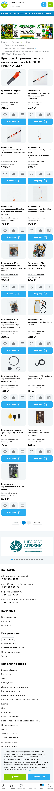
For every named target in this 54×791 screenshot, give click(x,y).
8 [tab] (29, 559)
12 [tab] (39, 559)
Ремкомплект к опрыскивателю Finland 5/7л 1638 (38, 432)
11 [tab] (37, 559)
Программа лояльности (12, 648)
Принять (15, 777)
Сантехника (7, 712)
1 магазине (35, 102)
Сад (28, 42)
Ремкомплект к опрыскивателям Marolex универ (12, 486)
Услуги (4, 656)
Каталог (16, 42)
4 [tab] (19, 559)
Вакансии (5, 621)
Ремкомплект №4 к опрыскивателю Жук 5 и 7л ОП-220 (40, 322)
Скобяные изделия (10, 716)
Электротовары (9, 746)
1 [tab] (12, 559)
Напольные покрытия (11, 691)
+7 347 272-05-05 (9, 595)
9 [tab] (32, 559)
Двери (4, 729)
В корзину (11, 121)
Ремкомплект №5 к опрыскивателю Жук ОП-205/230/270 (10, 378)
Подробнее (32, 770)
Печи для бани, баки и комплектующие (19, 699)
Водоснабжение (9, 670)
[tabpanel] (27, 546)
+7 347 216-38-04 (9, 602)
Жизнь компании (8, 617)
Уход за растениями (14, 45)
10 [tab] (34, 559)
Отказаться (39, 777)
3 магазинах (9, 102)
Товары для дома (9, 738)
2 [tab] (14, 559)
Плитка (4, 704)
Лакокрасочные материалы (14, 687)
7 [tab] (27, 559)
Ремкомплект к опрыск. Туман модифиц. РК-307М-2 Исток (13, 432)
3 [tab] (17, 559)
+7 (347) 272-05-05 (16, 2)
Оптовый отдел (8, 643)
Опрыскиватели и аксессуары (19, 48)
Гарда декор (7, 674)
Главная (5, 42)
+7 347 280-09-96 (10, 587)
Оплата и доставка (10, 652)
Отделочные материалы (13, 695)
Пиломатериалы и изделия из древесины (20, 721)
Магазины (8, 639)
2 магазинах (9, 161)
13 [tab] (42, 559)
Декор (4, 678)
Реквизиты (6, 625)
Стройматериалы (9, 725)
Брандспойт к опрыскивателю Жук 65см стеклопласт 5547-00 (39, 209)
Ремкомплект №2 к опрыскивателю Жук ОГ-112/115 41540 (37, 265)
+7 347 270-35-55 (9, 579)
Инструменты (7, 682)
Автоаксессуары (9, 742)
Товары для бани (9, 733)
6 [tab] (24, 559)
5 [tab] (22, 559)
